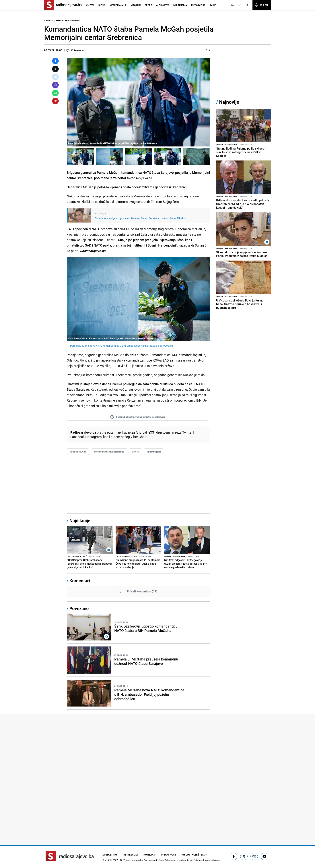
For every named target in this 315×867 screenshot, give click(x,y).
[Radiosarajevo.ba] (70, 856)
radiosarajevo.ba (134, 860)
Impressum (130, 854)
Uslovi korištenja (194, 854)
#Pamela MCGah (78, 451)
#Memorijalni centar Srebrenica (109, 451)
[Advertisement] (138, 484)
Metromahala (118, 5)
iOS (151, 432)
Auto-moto (162, 5)
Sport (148, 5)
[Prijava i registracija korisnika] (247, 5)
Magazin (136, 5)
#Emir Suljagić (154, 451)
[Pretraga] (239, 5)
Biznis (101, 5)
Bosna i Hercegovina (68, 20)
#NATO (135, 451)
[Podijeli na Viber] (55, 85)
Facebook (77, 437)
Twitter (187, 432)
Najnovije (229, 102)
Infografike (198, 5)
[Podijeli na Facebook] (55, 61)
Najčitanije (79, 520)
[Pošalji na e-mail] (55, 77)
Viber (134, 437)
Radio (213, 5)
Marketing (109, 854)
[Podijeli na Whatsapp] (55, 93)
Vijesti (90, 5)
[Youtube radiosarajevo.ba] (264, 856)
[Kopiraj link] (55, 101)
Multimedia (180, 5)
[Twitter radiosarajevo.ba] (244, 856)
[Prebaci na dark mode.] (232, 5)
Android (141, 432)
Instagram (94, 437)
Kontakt (149, 854)
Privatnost (168, 854)
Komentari (79, 581)
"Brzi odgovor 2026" (77, 556)
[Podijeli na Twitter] (55, 69)
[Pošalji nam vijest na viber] (254, 856)
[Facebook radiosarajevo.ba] (233, 856)
